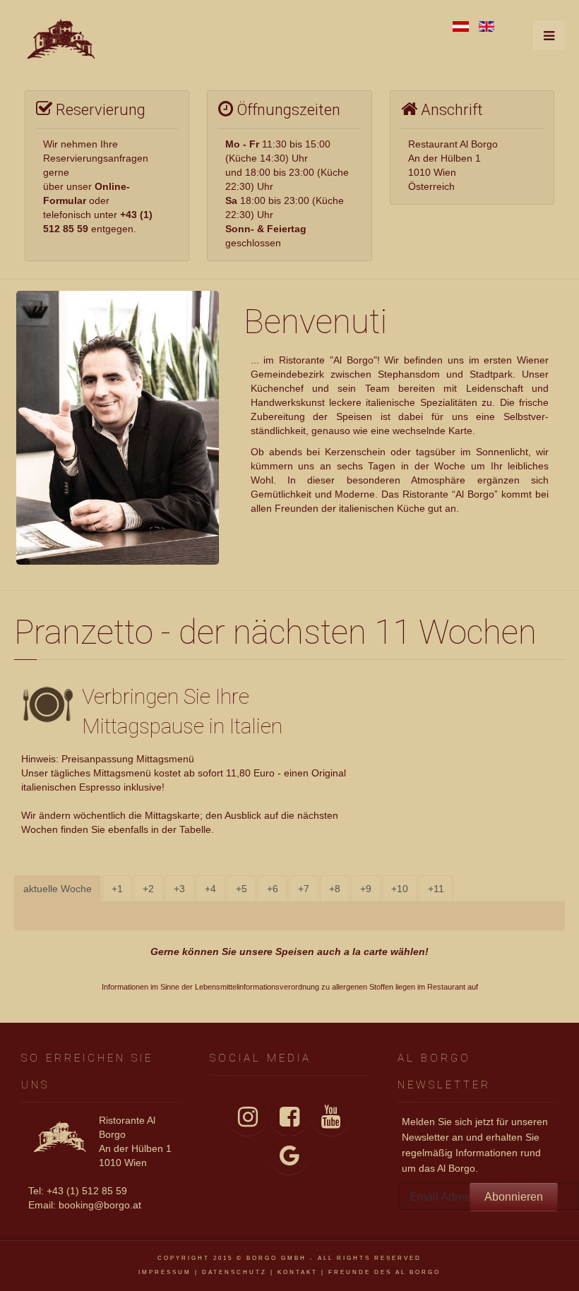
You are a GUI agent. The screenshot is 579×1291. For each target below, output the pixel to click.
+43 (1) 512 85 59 (87, 1190)
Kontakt (297, 1272)
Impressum (164, 1272)
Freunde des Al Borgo (384, 1272)
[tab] (57, 888)
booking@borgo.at (100, 1205)
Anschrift (450, 110)
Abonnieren (513, 1197)
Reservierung (98, 110)
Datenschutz (234, 1272)
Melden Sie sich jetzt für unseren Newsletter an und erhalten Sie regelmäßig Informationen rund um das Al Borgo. (475, 1145)
